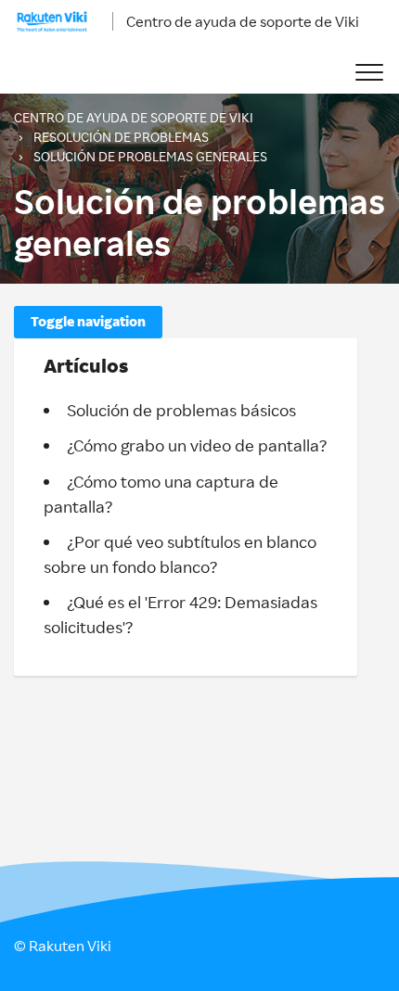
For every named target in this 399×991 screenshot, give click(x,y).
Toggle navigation (88, 321)
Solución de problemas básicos (181, 410)
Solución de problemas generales (150, 156)
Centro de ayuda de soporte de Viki (242, 21)
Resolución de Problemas (121, 137)
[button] (369, 73)
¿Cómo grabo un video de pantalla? (197, 445)
